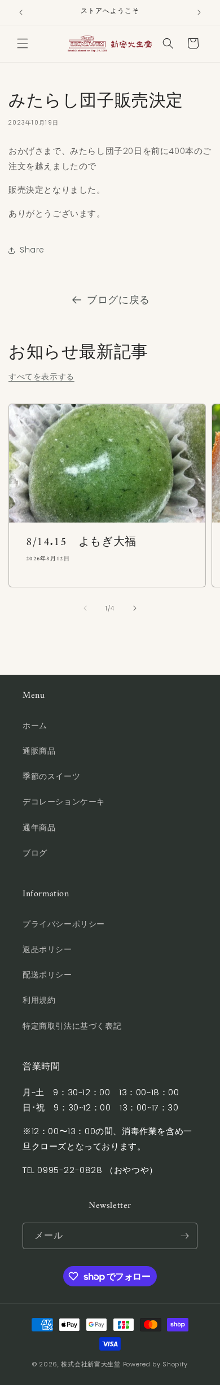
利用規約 (39, 1000)
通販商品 (39, 750)
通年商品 (39, 827)
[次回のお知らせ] (199, 12)
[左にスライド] (85, 608)
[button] (22, 43)
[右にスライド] (134, 608)
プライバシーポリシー (64, 924)
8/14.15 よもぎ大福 (81, 543)
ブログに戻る (118, 300)
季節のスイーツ (51, 776)
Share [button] (32, 249)
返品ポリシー (47, 949)
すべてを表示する (41, 376)
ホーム (35, 725)
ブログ (35, 853)
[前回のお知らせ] (20, 12)
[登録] (184, 1236)
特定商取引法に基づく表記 (72, 1026)
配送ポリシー (47, 974)
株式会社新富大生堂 (90, 1364)
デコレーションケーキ (64, 801)
